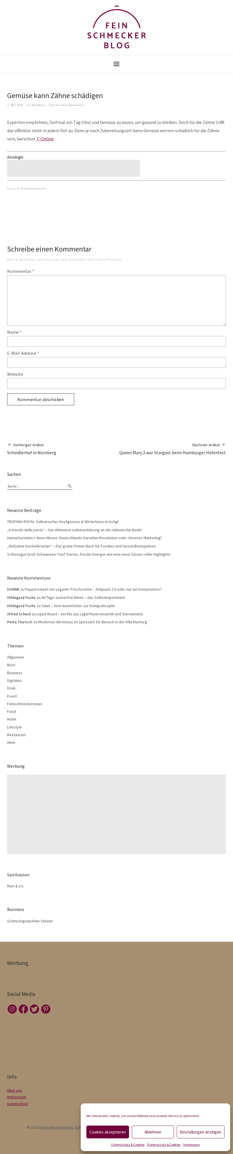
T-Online (45, 139)
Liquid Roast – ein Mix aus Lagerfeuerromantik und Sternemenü (89, 614)
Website (15, 374)
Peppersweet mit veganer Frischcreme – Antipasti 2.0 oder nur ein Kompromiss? (93, 589)
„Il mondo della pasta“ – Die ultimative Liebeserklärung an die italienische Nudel (74, 529)
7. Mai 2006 (15, 105)
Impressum (191, 1144)
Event (12, 696)
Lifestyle (14, 727)
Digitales (14, 680)
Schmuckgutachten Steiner (30, 920)
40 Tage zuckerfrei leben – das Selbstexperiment (83, 597)
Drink (11, 688)
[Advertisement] (74, 168)
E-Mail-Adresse (23, 353)
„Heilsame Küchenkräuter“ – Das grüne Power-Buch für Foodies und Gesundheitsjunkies (81, 546)
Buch (11, 664)
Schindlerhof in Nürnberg (31, 448)
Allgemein (15, 657)
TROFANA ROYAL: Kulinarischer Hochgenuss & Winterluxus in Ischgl (62, 521)
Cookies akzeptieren (108, 1132)
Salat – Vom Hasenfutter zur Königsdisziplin (78, 605)
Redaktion (38, 105)
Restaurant (16, 734)
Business (14, 672)
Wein (11, 742)
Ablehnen (153, 1132)
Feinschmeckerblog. (56, 1127)
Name (14, 332)
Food (11, 711)
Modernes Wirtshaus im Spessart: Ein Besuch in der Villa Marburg (92, 621)
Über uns (14, 1090)
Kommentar (20, 271)
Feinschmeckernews (33, 188)
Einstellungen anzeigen (200, 1132)
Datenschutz (17, 1103)
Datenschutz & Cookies (127, 1144)
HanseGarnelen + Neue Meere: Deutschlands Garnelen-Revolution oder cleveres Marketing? (84, 537)
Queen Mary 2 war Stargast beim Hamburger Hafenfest (172, 448)
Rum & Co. (15, 886)
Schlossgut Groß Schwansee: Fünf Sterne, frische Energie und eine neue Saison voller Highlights (88, 554)
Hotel (11, 719)
